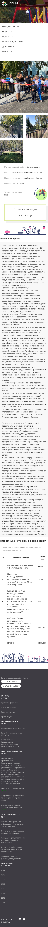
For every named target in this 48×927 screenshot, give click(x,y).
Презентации (6, 717)
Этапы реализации (8, 707)
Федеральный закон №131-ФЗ (13, 728)
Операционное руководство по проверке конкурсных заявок (12, 798)
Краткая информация (9, 703)
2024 (3, 870)
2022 (3, 879)
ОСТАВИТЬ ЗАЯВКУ (11, 686)
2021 (3, 884)
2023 (3, 875)
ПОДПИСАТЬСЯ (11, 681)
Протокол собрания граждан (12, 788)
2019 (3, 893)
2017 (3, 903)
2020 (3, 889)
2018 (3, 898)
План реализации (8, 712)
